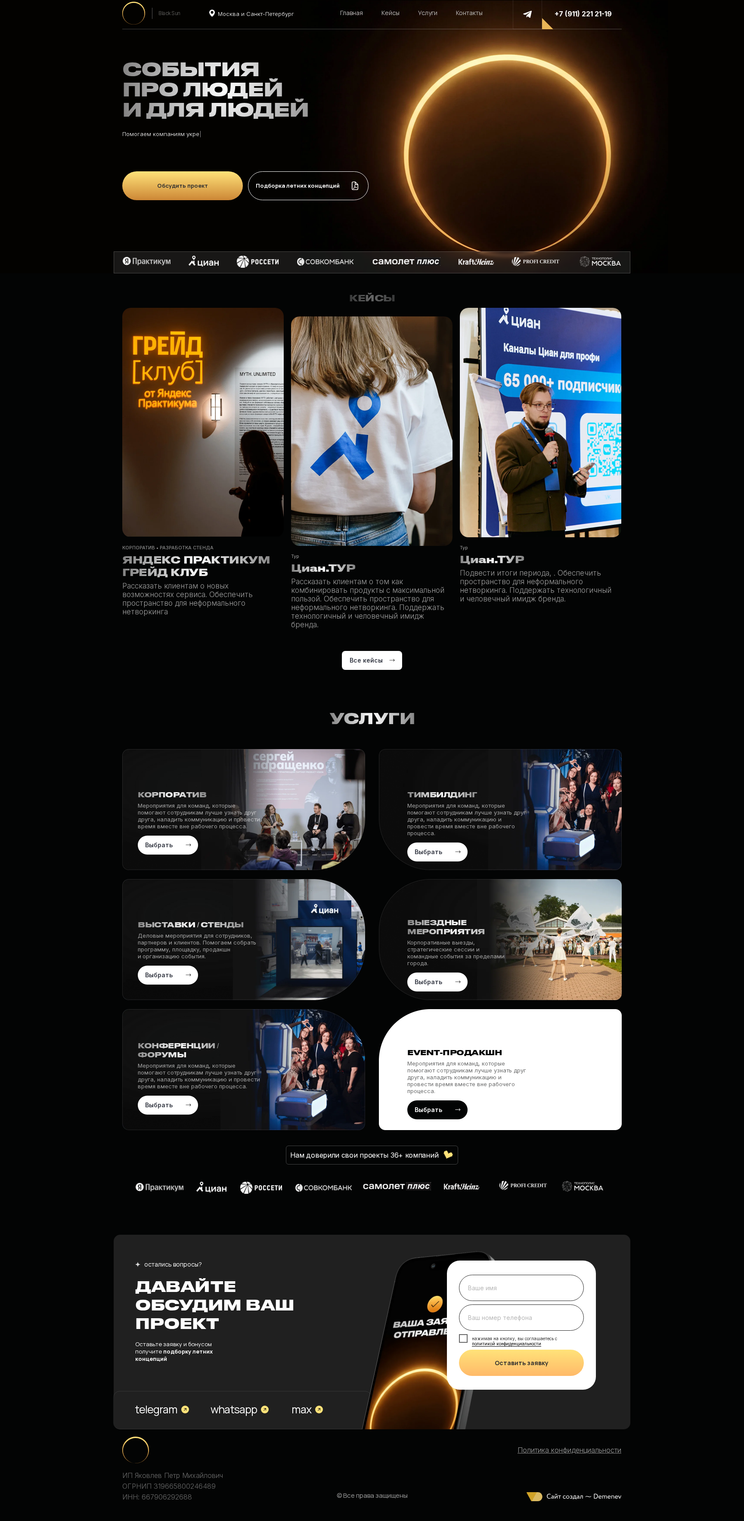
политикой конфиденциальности (506, 1343)
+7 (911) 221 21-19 (583, 13)
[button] (308, 185)
